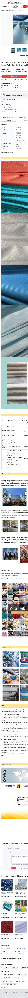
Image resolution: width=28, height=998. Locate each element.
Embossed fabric (18, 953)
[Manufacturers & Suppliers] (14, 2)
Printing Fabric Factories (8, 977)
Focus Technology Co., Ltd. (18, 992)
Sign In (3, 111)
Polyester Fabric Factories (21, 974)
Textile (6, 10)
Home (2, 10)
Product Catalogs (22, 948)
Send (14, 868)
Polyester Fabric (21, 10)
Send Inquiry (14, 76)
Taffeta (3, 951)
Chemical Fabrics (12, 10)
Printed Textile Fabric (19, 981)
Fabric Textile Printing (7, 981)
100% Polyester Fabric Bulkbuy (9, 984)
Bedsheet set (4, 953)
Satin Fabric (17, 951)
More (2, 987)
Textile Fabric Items (21, 977)
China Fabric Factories (8, 974)
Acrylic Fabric (16, 967)
